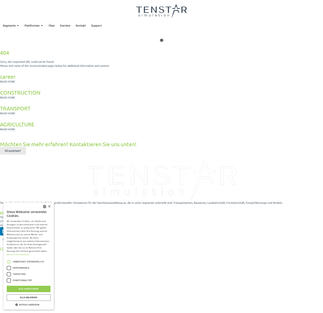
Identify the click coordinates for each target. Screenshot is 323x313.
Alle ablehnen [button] (28, 297)
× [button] (49, 206)
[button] (28, 304)
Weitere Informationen (18, 254)
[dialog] (28, 256)
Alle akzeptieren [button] (29, 288)
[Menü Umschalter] (161, 40)
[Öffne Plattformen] (42, 26)
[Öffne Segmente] (17, 26)
